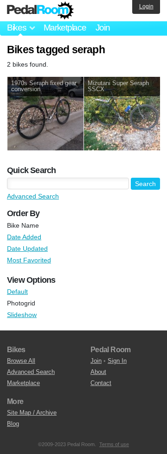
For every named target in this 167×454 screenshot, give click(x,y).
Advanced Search (33, 196)
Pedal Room (40, 10)
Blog (13, 423)
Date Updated (27, 248)
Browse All (21, 360)
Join (103, 27)
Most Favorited (29, 260)
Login (146, 6)
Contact (100, 382)
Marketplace (65, 27)
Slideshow (22, 314)
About (98, 371)
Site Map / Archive (32, 412)
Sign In (117, 360)
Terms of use (114, 444)
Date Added (24, 237)
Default (17, 291)
